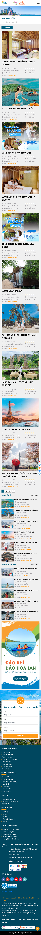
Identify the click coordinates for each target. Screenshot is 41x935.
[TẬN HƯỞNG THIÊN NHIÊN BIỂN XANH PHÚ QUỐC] (20, 318)
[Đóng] (39, 461)
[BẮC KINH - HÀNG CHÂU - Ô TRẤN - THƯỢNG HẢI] (7, 557)
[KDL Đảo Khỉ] (22, 3)
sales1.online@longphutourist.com (21, 857)
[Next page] (13, 491)
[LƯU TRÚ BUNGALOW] (20, 274)
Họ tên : (5, 711)
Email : (5, 719)
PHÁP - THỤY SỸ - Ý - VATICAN (24, 532)
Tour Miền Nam (7, 766)
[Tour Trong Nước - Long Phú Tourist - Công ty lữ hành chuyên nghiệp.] (4, 3)
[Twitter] (12, 879)
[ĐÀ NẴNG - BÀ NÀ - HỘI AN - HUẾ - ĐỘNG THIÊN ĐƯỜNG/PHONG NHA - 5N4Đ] (7, 604)
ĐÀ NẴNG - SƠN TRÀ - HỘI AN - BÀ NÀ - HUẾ (26, 580)
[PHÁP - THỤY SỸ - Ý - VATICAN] (20, 412)
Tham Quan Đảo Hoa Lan (10, 801)
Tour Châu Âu (6, 789)
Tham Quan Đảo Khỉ (8, 799)
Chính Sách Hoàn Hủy (9, 834)
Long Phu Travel (6, 891)
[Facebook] (3, 879)
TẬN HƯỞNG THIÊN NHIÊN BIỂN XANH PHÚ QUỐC (26, 511)
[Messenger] (39, 470)
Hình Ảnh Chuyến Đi (8, 819)
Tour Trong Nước (13, 22)
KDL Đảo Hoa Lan (12, 927)
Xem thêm (34, 495)
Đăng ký (20, 736)
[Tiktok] (25, 879)
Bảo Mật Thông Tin (8, 832)
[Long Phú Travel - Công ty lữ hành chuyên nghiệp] (4, 845)
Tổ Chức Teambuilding (9, 804)
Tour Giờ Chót (6, 752)
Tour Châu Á (6, 786)
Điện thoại (6, 727)
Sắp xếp (7, 27)
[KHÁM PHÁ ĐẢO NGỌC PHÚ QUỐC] (20, 92)
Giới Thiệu (5, 812)
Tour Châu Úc (6, 791)
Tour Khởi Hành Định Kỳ (9, 759)
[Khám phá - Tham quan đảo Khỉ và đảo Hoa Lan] (20, 655)
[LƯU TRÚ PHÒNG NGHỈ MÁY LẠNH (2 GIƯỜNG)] (20, 45)
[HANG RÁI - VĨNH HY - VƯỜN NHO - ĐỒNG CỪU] (20, 365)
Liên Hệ (4, 814)
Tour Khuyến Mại (7, 754)
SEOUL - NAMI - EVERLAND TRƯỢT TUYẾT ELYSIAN (25, 521)
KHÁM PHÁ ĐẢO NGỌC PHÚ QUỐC (25, 500)
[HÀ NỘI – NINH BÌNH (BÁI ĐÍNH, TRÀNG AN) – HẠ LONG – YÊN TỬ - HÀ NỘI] (7, 593)
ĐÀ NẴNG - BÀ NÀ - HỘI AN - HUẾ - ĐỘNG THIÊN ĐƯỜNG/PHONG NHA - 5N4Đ (26, 601)
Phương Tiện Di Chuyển (9, 836)
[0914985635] (39, 473)
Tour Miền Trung (7, 764)
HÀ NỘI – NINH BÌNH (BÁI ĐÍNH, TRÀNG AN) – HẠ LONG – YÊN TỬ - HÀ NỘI (27, 591)
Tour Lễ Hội (5, 769)
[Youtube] (16, 879)
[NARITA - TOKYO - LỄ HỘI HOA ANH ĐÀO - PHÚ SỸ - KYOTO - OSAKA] (20, 456)
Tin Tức (4, 816)
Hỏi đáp (4, 821)
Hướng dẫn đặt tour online (10, 839)
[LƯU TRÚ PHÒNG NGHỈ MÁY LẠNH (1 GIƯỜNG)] (20, 180)
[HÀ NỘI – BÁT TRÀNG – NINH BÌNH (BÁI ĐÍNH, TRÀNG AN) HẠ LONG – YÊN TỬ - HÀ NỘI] (7, 615)
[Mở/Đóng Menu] (38, 3)
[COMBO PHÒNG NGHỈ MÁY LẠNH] (20, 136)
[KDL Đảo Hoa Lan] (15, 3)
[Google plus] (8, 879)
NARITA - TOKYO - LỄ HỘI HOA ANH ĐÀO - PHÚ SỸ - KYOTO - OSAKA (25, 543)
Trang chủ (4, 22)
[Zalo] (39, 464)
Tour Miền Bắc (6, 762)
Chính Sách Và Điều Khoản (10, 829)
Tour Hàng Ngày (7, 757)
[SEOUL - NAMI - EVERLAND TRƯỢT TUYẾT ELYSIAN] (7, 524)
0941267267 (15, 854)
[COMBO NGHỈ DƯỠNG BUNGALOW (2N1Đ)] (20, 227)
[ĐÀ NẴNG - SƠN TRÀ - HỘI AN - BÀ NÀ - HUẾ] (7, 583)
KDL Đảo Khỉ (30, 927)
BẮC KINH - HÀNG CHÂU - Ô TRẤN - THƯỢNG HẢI (25, 554)
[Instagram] (20, 879)
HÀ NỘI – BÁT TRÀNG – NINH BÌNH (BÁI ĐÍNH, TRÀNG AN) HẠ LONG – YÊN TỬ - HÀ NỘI (26, 612)
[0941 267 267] (39, 467)
